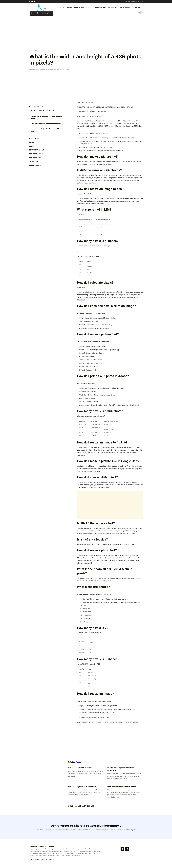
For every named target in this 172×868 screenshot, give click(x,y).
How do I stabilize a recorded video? (46, 124)
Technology (112, 7)
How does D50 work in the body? (121, 786)
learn (112, 722)
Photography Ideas (81, 7)
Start (31, 859)
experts (99, 722)
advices (84, 722)
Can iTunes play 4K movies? (80, 768)
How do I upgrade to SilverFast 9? (82, 786)
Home (62, 7)
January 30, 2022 (34, 69)
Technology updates (131, 722)
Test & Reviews (125, 7)
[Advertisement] (86, 33)
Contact (137, 7)
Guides (69, 7)
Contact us (44, 859)
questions (119, 722)
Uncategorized (35, 165)
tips (79, 725)
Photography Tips (98, 7)
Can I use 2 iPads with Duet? (42, 111)
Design (31, 142)
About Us (51, 859)
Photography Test (36, 154)
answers (91, 722)
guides (106, 722)
